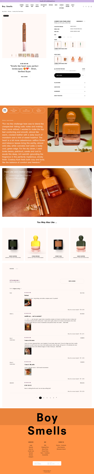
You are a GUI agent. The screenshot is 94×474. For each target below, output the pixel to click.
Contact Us (61, 442)
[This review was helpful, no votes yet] (80, 310)
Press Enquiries (61, 447)
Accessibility (45, 455)
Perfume (51, 5)
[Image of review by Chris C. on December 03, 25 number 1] (27, 371)
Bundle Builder (67, 5)
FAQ (45, 445)
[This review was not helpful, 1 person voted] (82, 334)
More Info (30, 442)
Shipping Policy (45, 447)
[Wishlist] (86, 6)
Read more (65, 322)
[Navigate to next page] (57, 397)
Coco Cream (27, 5)
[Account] (89, 6)
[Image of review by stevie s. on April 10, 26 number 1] (27, 326)
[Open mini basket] (91, 6)
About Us (72, 5)
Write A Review (72, 281)
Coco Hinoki (37, 5)
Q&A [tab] (17, 268)
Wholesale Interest (61, 449)
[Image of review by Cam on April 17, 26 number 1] (27, 302)
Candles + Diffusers (61, 6)
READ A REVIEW (24, 76)
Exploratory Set (44, 5)
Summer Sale (21, 5)
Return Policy (45, 449)
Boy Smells (4, 11)
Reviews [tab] (12, 268)
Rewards (31, 447)
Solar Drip (32, 5)
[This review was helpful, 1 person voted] (80, 358)
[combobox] (15, 288)
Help (45, 442)
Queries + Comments (61, 445)
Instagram (31, 457)
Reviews (31, 455)
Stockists (31, 453)
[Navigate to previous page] (37, 397)
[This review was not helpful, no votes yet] (82, 310)
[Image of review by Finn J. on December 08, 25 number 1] (27, 351)
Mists (56, 5)
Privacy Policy (45, 451)
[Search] (83, 6)
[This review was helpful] (80, 334)
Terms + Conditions (45, 453)
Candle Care (31, 451)
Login (31, 445)
